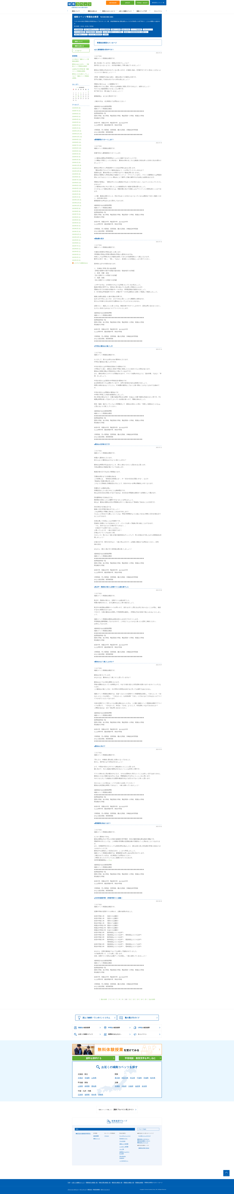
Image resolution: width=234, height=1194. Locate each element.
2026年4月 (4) (76, 119)
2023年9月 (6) (76, 208)
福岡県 (87, 1095)
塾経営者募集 (96, 1189)
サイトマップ (83, 1189)
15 (145, 999)
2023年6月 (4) (76, 217)
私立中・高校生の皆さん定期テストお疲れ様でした (112, 587)
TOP (69, 1182)
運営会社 (90, 1189)
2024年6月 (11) (76, 182)
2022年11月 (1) (76, 234)
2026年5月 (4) (76, 116)
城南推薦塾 (96, 1136)
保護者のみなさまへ (114, 1034)
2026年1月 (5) (76, 128)
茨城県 (146, 1078)
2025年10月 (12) (77, 136)
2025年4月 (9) (76, 154)
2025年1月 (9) (76, 162)
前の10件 (104, 999)
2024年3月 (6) (76, 191)
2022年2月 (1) (76, 257)
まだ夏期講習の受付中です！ (104, 49)
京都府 (130, 1086)
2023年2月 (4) (76, 228)
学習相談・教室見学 (142, 2)
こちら (110, 860)
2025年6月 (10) (76, 148)
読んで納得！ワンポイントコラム (96, 1018)
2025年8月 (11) (76, 142)
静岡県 (87, 1086)
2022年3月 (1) (76, 254)
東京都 (117, 1078)
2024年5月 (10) (76, 185)
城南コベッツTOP (142, 11)
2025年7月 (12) (76, 145)
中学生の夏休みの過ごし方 (104, 346)
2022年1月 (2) (76, 260)
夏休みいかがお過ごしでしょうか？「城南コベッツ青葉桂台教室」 (80, 76)
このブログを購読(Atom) (81, 263)
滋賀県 (137, 1086)
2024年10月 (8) (76, 171)
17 (76, 96)
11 (130, 999)
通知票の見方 (99, 238)
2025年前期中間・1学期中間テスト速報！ (109, 898)
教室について (76, 11)
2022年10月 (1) (76, 237)
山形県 (93, 1078)
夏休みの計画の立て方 (102, 444)
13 (138, 999)
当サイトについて (105, 1189)
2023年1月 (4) (76, 231)
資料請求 (127, 2)
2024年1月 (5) (76, 197)
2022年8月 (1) (76, 243)
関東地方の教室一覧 (92, 1182)
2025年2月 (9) (76, 159)
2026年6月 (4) (76, 113)
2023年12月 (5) (76, 200)
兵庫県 (117, 1086)
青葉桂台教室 (139, 1182)
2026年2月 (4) (76, 125)
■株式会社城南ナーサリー (143, 1141)
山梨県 (80, 1086)
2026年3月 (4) (76, 122)
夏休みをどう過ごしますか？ (104, 661)
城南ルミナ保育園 (123, 1144)
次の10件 (152, 999)
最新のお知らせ (92, 11)
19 (81, 96)
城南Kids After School (143, 1148)
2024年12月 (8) (76, 165)
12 (134, 999)
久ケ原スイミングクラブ (144, 1136)
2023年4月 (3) (76, 222)
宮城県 (87, 1078)
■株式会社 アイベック (142, 1142)
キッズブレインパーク (124, 1136)
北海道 (80, 1078)
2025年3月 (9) (76, 156)
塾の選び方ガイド (132, 1018)
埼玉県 (132, 1078)
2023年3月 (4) (76, 225)
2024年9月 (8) (76, 174)
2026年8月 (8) (76, 108)
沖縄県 (100, 1095)
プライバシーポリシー (73, 1189)
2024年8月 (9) (76, 177)
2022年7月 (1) (76, 246)
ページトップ (226, 1175)
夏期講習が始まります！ (103, 823)
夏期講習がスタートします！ (104, 139)
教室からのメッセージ (108, 11)
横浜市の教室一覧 (117, 1182)
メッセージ (78, 50)
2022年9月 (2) (76, 240)
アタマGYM (122, 1141)
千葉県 (139, 1078)
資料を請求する (94, 1058)
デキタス (106, 1136)
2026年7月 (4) (76, 110)
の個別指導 (84, 1027)
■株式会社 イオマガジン (143, 1139)
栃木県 (152, 1078)
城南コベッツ (96, 1138)
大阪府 (124, 1086)
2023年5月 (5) (76, 220)
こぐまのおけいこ (123, 1161)
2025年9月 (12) (76, 139)
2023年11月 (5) (76, 202)
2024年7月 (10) (76, 179)
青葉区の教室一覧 (129, 1182)
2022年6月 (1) (76, 248)
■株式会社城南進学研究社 (83, 1133)
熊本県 (93, 1095)
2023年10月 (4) (76, 205)
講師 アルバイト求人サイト (116, 1109)
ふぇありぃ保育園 (123, 1146)
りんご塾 (121, 1149)
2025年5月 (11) (76, 151)
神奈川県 (125, 1078)
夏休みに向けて (100, 746)
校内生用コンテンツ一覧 (158, 2)
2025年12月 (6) (76, 131)
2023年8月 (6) (76, 211)
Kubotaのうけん (123, 1138)
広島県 (80, 1095)
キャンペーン (158, 11)
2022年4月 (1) (76, 251)
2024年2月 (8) (76, 194)
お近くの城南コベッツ (125, 11)
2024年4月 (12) (76, 188)
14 (142, 999)
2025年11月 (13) (77, 133)
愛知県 (93, 1086)
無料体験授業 (112, 2)
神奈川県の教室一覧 (105, 1182)
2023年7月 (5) (76, 214)
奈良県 (144, 1086)
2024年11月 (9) (76, 168)
